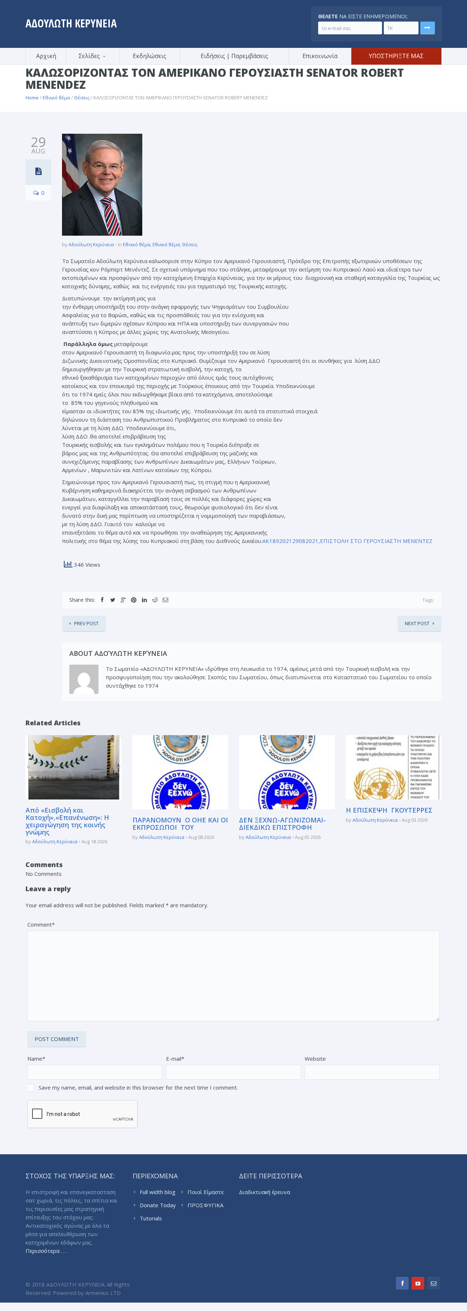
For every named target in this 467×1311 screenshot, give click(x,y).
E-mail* (175, 1058)
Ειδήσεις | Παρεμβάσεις (234, 56)
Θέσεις (81, 97)
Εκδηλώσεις (149, 56)
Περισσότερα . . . (46, 1250)
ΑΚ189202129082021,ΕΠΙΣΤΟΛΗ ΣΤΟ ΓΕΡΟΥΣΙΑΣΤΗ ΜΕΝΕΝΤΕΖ (347, 540)
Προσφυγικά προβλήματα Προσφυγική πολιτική (102, 63)
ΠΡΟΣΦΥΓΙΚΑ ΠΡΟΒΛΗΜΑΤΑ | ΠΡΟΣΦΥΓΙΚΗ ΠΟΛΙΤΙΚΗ (207, 1205)
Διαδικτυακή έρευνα (264, 1192)
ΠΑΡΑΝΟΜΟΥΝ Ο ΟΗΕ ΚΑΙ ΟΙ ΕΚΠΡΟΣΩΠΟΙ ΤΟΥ (180, 824)
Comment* (41, 924)
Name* (36, 1058)
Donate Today (158, 1205)
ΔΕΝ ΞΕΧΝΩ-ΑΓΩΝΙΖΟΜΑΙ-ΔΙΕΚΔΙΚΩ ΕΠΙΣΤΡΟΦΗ (282, 824)
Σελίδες (89, 56)
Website (315, 1058)
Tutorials (151, 1218)
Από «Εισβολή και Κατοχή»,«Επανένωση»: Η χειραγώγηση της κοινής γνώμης (67, 821)
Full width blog (157, 1192)
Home (32, 97)
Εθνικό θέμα (56, 97)
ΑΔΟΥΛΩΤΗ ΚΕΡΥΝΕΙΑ (71, 23)
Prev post (86, 623)
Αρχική (46, 56)
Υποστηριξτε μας (396, 56)
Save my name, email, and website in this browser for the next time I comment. (138, 1087)
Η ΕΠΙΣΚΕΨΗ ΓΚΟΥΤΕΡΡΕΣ (389, 810)
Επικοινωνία (319, 56)
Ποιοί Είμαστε (206, 1192)
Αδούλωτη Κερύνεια (91, 244)
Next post (417, 623)
